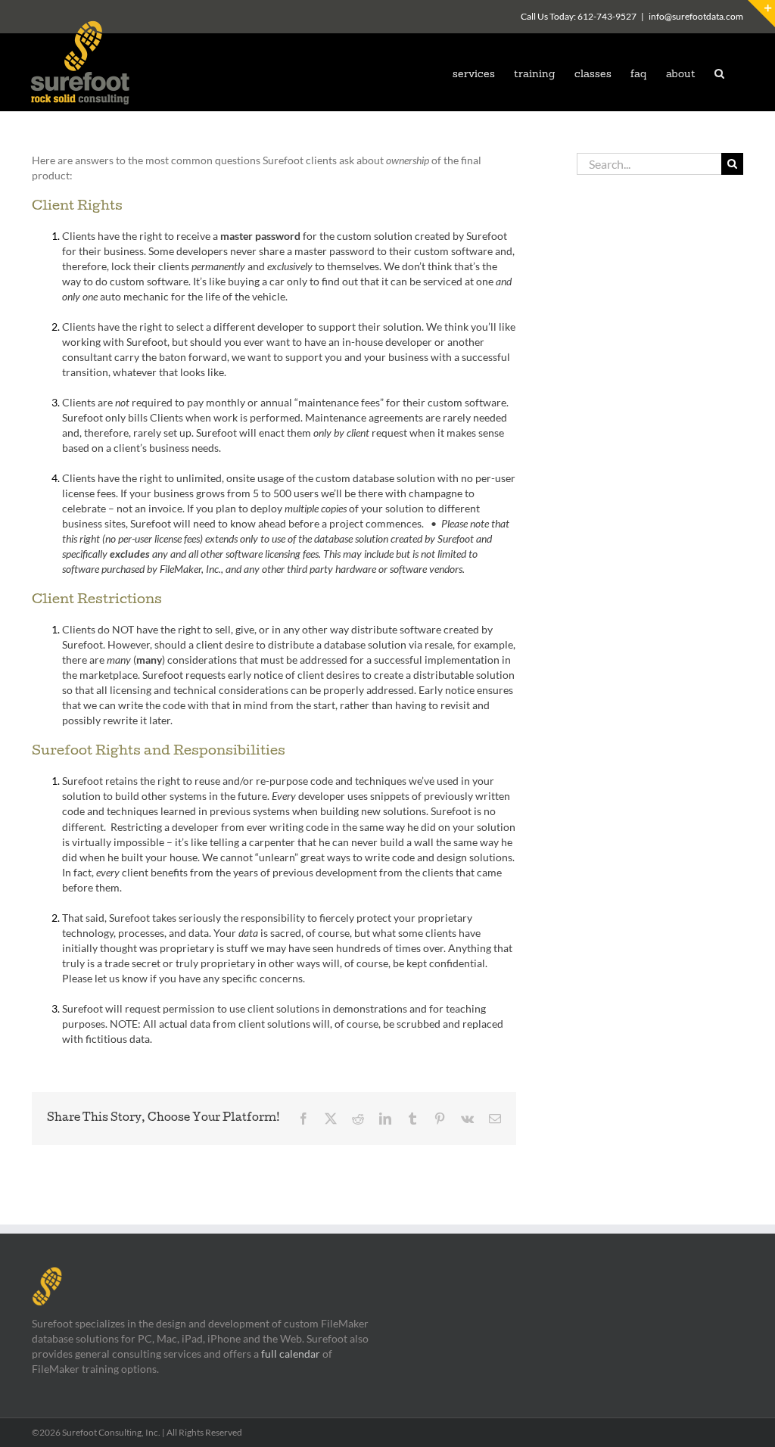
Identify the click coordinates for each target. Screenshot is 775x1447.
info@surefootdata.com (696, 16)
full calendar (290, 1353)
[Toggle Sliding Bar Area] (761, 13)
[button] (719, 72)
